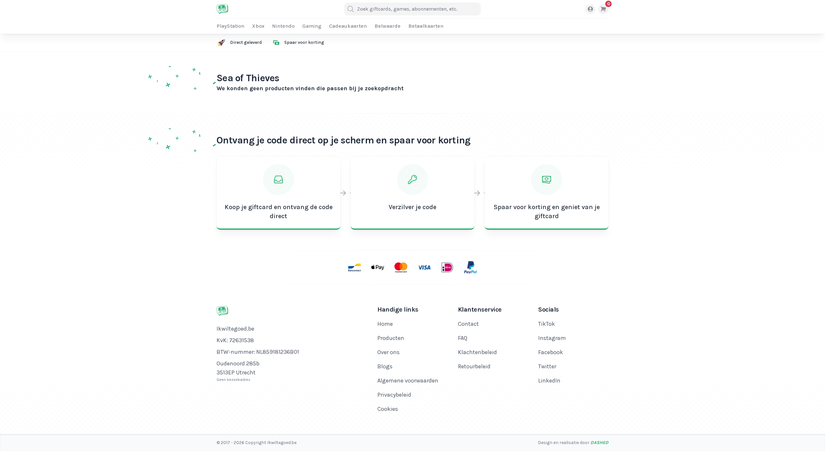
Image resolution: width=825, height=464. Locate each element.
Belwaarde (387, 26)
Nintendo (283, 26)
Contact (468, 323)
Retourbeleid (474, 366)
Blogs (385, 366)
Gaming (311, 26)
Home (385, 323)
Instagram (552, 338)
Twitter (547, 366)
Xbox (258, 26)
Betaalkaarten (425, 26)
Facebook (550, 352)
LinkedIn (549, 380)
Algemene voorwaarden (407, 380)
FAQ (462, 338)
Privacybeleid (394, 394)
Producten (390, 338)
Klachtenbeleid (477, 352)
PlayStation (230, 26)
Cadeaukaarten (348, 26)
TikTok (546, 323)
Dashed (599, 442)
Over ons (388, 352)
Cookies (387, 408)
